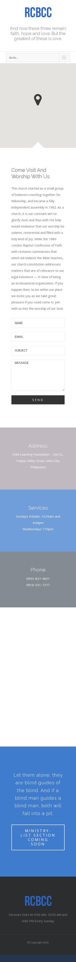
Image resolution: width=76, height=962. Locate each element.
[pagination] (32, 707)
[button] (37, 99)
